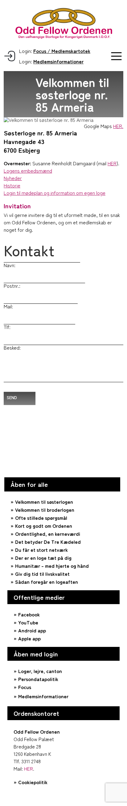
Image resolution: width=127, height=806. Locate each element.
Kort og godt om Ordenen (43, 525)
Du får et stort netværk (41, 549)
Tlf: (7, 326)
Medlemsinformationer (43, 696)
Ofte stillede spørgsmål (41, 517)
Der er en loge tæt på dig (43, 557)
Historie (12, 185)
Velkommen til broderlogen (44, 509)
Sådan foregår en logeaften (46, 581)
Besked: (12, 347)
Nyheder (13, 178)
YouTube (28, 622)
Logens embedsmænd (28, 170)
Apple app (29, 638)
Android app (32, 630)
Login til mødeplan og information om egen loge (54, 192)
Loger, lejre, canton (40, 670)
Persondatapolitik (38, 678)
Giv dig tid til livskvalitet (42, 573)
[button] (116, 56)
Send (12, 397)
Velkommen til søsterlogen (44, 501)
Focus (24, 686)
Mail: (8, 306)
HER (112, 163)
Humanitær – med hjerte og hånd (52, 565)
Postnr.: (12, 285)
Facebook (29, 614)
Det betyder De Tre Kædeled (48, 541)
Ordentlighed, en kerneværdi (47, 533)
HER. (118, 126)
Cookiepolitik (32, 782)
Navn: (9, 265)
